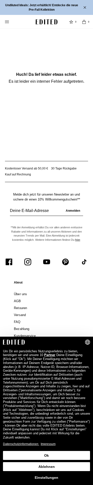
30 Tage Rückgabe (64, 168)
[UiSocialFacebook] (8, 261)
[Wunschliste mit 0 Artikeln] (71, 22)
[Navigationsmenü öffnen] (7, 22)
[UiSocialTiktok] (84, 261)
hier (77, 239)
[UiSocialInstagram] (27, 261)
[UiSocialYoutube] (46, 261)
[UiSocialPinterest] (65, 261)
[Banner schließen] (85, 7)
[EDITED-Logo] (47, 21)
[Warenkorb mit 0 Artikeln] (84, 22)
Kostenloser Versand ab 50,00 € (26, 168)
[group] (46, 213)
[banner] (46, 7)
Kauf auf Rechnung (18, 174)
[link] (18, 283)
